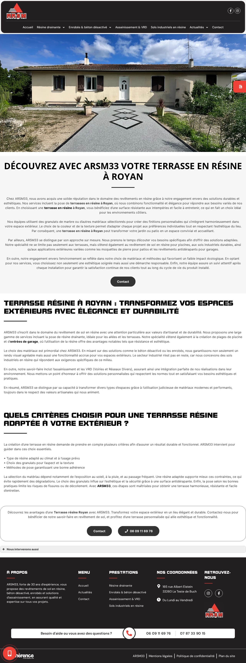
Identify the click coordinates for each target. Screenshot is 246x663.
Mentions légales (160, 656)
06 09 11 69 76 (140, 531)
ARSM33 (139, 656)
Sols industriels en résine (168, 27)
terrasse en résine (58, 208)
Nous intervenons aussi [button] (23, 549)
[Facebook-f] (231, 11)
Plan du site (227, 656)
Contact (218, 27)
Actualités (197, 27)
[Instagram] (237, 11)
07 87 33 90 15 (192, 633)
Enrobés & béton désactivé (88, 27)
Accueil (28, 27)
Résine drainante (49, 27)
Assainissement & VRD (131, 27)
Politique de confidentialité (195, 656)
